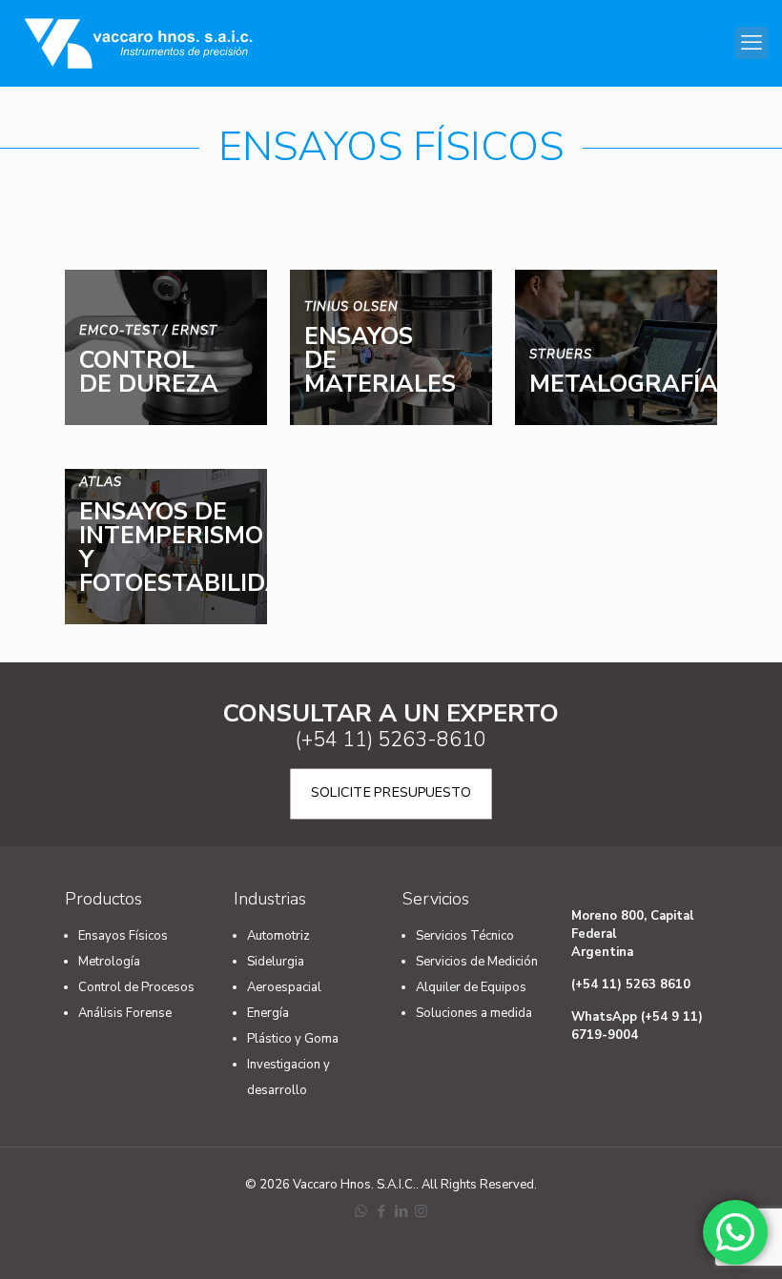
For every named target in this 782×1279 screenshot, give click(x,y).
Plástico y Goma (293, 1038)
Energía (268, 1013)
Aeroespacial (284, 987)
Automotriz (278, 935)
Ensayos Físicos (123, 935)
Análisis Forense (125, 1013)
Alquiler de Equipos (471, 987)
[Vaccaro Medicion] (138, 43)
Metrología (109, 961)
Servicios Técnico (465, 935)
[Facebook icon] (381, 1211)
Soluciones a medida (474, 1013)
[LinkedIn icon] (401, 1211)
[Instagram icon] (421, 1211)
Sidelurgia (275, 961)
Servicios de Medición (477, 961)
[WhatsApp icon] (361, 1211)
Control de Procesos (136, 987)
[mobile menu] (751, 43)
